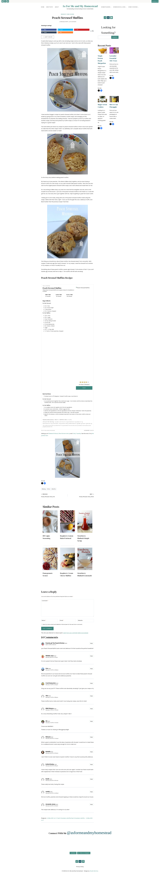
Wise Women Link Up (64, 433)
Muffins (54, 489)
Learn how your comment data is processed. (75, 633)
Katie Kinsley (50, 764)
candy (48, 791)
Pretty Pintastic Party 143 (48, 495)
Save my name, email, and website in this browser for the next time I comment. (62, 624)
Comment (45, 601)
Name (44, 620)
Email (62, 620)
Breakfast (63, 14)
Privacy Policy (80, 866)
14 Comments (73, 21)
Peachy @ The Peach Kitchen (55, 643)
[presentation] (50, 521)
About (57, 7)
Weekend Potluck (53, 433)
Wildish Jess (50, 656)
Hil (46, 721)
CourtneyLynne (51, 683)
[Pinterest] (8, 1)
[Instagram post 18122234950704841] (80, 843)
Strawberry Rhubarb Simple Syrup (83, 538)
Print (84, 388)
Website (80, 620)
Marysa (48, 737)
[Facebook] (3, 1)
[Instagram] (5, 1)
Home (42, 7)
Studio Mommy (94, 871)
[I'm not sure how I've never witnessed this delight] (106, 843)
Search (114, 37)
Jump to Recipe (48, 37)
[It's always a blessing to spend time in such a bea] (54, 843)
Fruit (48, 489)
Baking (44, 489)
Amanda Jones (50, 804)
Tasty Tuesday (77, 433)
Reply (91, 643)
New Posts (49, 7)
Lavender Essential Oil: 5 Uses (113, 58)
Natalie (48, 751)
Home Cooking (70, 14)
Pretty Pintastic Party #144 (86, 495)
